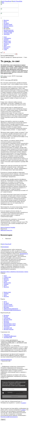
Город (5, 37)
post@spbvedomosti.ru (6, 359)
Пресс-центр (7, 46)
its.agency (23, 402)
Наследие (6, 20)
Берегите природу (8, 26)
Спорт (5, 49)
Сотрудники (7, 318)
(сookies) (23, 409)
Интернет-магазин (8, 30)
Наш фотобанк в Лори (9, 325)
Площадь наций (8, 24)
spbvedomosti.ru (24, 253)
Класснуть (9, 230)
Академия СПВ (8, 32)
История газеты (8, 319)
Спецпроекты (7, 38)
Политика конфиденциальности (12, 310)
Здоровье (6, 39)
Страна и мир (7, 42)
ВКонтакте (4, 230)
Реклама (6, 316)
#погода (3, 227)
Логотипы (6, 322)
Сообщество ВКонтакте (10, 336)
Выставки (6, 27)
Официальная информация (11, 308)
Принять (3, 419)
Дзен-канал (7, 334)
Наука (5, 21)
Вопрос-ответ (7, 41)
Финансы (6, 44)
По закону (6, 23)
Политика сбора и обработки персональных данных (14, 271)
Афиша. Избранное (9, 31)
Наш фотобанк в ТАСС (10, 323)
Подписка (6, 315)
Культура (6, 48)
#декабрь (12, 227)
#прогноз (7, 227)
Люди (5, 45)
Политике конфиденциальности (9, 416)
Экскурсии (7, 34)
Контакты (6, 321)
